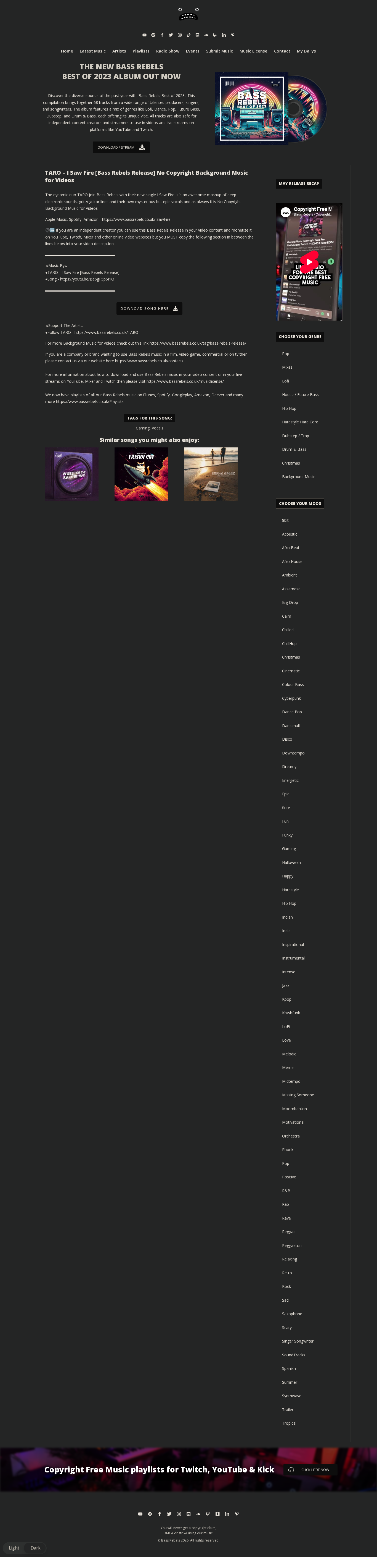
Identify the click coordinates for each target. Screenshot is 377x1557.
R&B (286, 1190)
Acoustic (289, 534)
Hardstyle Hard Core (300, 421)
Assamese (291, 588)
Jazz (285, 985)
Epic (285, 793)
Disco (287, 739)
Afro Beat (290, 547)
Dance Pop (292, 711)
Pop (285, 353)
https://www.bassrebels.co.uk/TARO (106, 332)
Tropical (289, 1423)
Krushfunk (291, 1012)
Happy (287, 876)
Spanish (289, 1368)
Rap (285, 1204)
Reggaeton (292, 1245)
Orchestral (291, 1136)
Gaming (143, 428)
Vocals (157, 428)
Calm (286, 616)
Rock (286, 1286)
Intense (288, 971)
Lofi (285, 381)
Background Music (298, 476)
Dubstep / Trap (295, 435)
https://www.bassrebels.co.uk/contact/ (149, 360)
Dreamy (289, 766)
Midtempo (291, 1081)
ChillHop (289, 643)
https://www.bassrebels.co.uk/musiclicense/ (185, 381)
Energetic (290, 780)
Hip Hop (289, 408)
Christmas (291, 463)
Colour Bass (293, 684)
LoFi (286, 1026)
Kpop (286, 999)
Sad (285, 1300)
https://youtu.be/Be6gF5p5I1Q (87, 279)
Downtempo (293, 753)
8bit (285, 520)
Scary (287, 1327)
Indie (286, 930)
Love (286, 1040)
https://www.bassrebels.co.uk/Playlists (90, 401)
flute (286, 807)
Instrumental (293, 958)
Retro (287, 1272)
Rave (286, 1218)
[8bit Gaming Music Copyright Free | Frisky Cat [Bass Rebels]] (141, 474)
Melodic (289, 1054)
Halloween (291, 862)
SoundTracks (293, 1354)
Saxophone (292, 1313)
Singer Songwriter (298, 1341)
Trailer (287, 1409)
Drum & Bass (294, 449)
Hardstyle (290, 889)
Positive (289, 1176)
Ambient (289, 575)
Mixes (287, 367)
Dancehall (291, 725)
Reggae (289, 1231)
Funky (287, 835)
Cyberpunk (291, 698)
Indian (287, 917)
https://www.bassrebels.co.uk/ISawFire (136, 219)
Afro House (292, 561)
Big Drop (290, 602)
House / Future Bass (300, 394)
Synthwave (291, 1395)
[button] (25, 1548)
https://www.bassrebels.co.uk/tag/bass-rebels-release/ (198, 343)
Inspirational (293, 944)
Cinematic (291, 670)
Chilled (288, 629)
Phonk (287, 1149)
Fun (285, 821)
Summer (289, 1382)
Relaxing (289, 1259)
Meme (288, 1067)
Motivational (293, 1122)
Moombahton (294, 1108)
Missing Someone (298, 1094)
